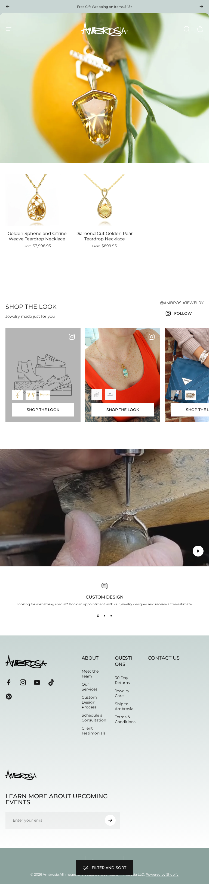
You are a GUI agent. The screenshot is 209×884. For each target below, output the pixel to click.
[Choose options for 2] (110, 394)
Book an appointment (87, 604)
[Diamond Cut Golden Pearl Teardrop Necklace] (104, 200)
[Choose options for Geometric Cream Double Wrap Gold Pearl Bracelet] (190, 394)
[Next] (201, 6)
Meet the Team (90, 674)
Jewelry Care (122, 693)
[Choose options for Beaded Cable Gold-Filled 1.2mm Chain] (44, 394)
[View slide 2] (104, 616)
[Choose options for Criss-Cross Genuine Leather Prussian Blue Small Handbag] (176, 394)
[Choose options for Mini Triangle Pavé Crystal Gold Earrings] (31, 394)
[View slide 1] (98, 616)
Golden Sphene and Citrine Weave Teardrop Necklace (37, 236)
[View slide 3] (111, 616)
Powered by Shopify (162, 874)
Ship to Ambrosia (124, 706)
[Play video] (104, 507)
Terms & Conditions (125, 719)
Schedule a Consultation (94, 718)
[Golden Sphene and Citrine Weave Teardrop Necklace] (37, 200)
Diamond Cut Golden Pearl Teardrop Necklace (104, 236)
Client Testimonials (94, 731)
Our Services (89, 687)
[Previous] (8, 6)
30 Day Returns (122, 680)
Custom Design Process (89, 702)
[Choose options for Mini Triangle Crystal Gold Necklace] (17, 394)
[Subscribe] (110, 820)
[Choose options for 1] (96, 394)
